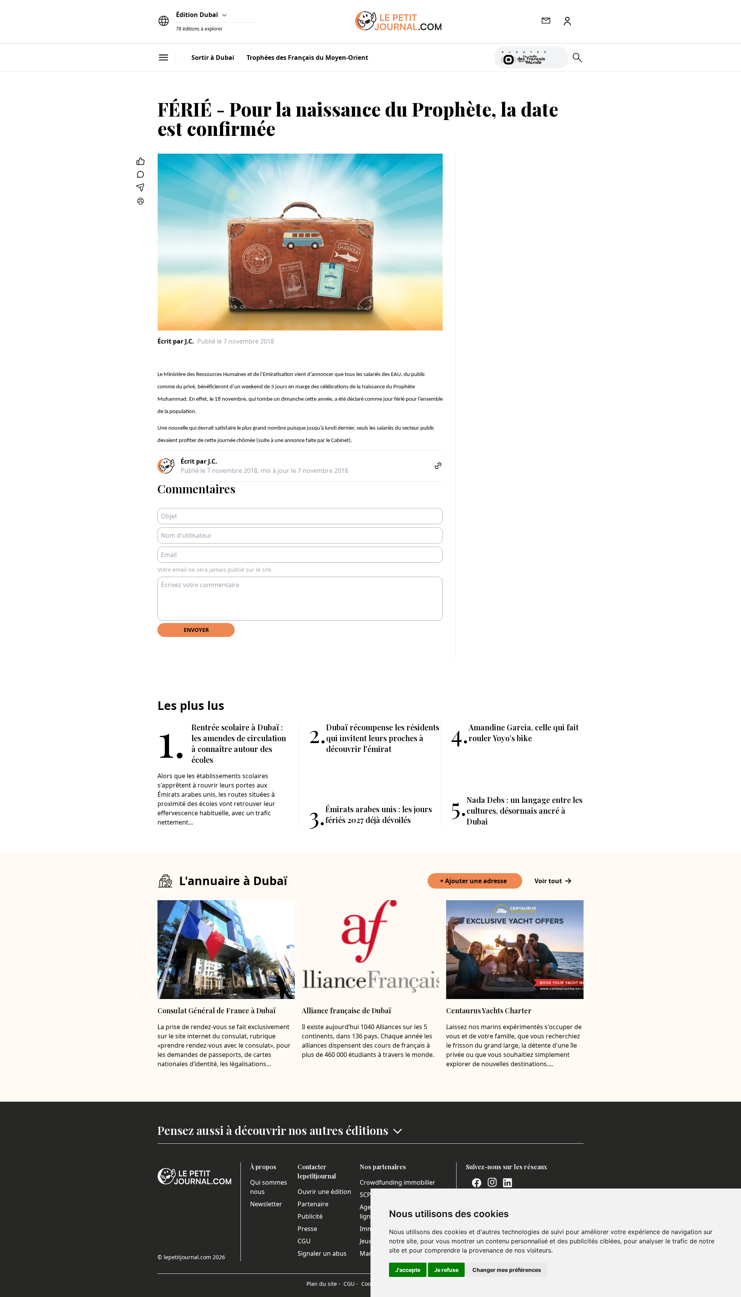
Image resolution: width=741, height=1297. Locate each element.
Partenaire (313, 1204)
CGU (304, 1241)
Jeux (366, 1241)
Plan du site (323, 1283)
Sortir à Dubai (212, 57)
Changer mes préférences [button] (506, 1270)
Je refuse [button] (446, 1270)
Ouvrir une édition (324, 1191)
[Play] (557, 57)
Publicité (310, 1216)
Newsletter (266, 1204)
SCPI (366, 1194)
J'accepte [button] (407, 1270)
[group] (558, 56)
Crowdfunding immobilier (397, 1182)
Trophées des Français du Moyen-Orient (307, 57)
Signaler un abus (322, 1253)
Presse (307, 1228)
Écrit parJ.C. (175, 341)
